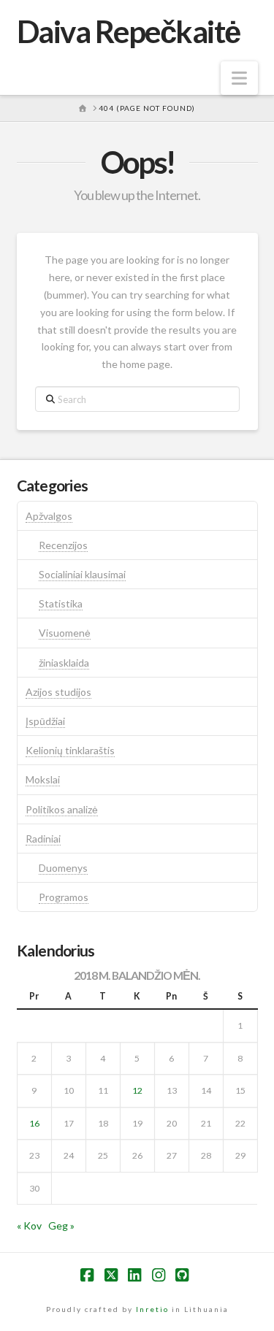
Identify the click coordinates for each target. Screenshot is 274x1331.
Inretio (152, 1309)
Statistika (61, 603)
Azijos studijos (58, 692)
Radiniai (43, 838)
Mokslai (43, 779)
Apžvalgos (49, 516)
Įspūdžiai (45, 721)
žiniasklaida (64, 662)
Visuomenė (65, 632)
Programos (63, 897)
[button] (239, 78)
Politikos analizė (62, 809)
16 (34, 1123)
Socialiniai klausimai (82, 574)
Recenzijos (63, 545)
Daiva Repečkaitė (128, 31)
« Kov (29, 1225)
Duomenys (63, 868)
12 (137, 1090)
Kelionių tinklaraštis (70, 750)
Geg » (61, 1225)
